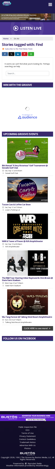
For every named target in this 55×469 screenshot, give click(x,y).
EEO (27, 430)
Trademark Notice (28, 442)
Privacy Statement (27, 436)
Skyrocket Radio (34, 463)
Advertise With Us (28, 445)
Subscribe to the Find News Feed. (19, 49)
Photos (27, 448)
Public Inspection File (27, 427)
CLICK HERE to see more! (36, 328)
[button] (50, 5)
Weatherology (42, 465)
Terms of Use (27, 433)
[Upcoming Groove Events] (27, 150)
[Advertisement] (27, 16)
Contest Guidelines (27, 439)
